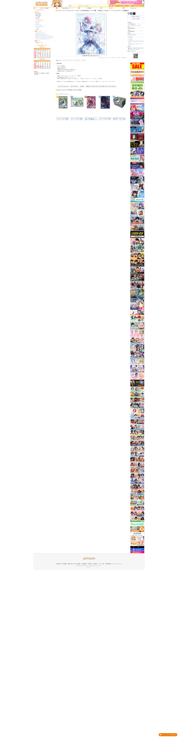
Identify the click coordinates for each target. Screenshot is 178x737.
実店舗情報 (84, 563)
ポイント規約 (101, 563)
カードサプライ (77, 60)
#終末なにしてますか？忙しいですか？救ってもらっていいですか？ (101, 86)
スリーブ (84, 60)
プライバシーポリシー (117, 563)
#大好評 (82, 86)
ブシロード (130, 38)
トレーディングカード (67, 60)
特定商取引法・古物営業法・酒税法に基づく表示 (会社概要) (68, 563)
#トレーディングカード (63, 86)
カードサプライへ (40, 10)
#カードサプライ (74, 86)
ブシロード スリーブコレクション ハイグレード (135, 44)
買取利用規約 (108, 563)
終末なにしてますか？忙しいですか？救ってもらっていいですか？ (136, 49)
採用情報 (90, 563)
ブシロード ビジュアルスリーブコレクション (136, 42)
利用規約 (95, 563)
